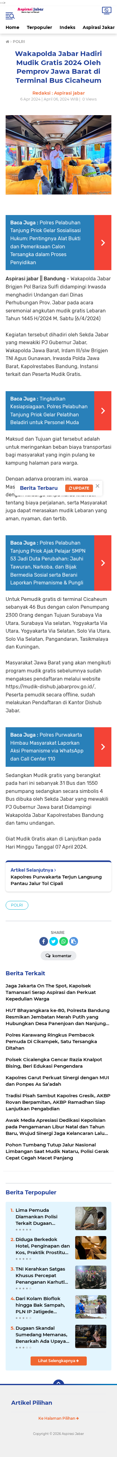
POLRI (17, 905)
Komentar (61, 955)
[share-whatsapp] (63, 941)
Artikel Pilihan (31, 1402)
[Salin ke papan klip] (73, 941)
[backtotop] (58, 1385)
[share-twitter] (53, 941)
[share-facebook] (43, 941)
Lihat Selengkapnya (57, 1360)
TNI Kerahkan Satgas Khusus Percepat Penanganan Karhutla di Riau (41, 1275)
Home (12, 27)
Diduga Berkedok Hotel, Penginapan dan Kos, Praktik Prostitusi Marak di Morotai (43, 1246)
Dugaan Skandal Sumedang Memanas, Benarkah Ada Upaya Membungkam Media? (42, 1334)
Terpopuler (39, 27)
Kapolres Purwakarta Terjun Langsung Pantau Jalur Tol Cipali (56, 880)
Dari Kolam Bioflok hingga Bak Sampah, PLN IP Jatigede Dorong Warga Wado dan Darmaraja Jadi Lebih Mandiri (41, 1305)
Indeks (67, 27)
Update (80, 488)
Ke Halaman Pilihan (57, 1418)
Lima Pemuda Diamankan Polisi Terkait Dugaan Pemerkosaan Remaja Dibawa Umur (42, 1216)
